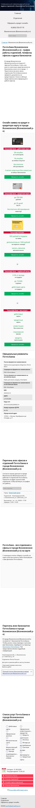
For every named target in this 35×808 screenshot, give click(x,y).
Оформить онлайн (17, 177)
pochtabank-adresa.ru (13, 806)
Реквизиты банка (11, 776)
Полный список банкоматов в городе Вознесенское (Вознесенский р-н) (16, 672)
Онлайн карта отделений (14, 782)
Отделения (17, 18)
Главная (17, 13)
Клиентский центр (14, 493)
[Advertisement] (17, 101)
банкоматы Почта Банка (11, 647)
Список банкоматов (12, 785)
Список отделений (11, 779)
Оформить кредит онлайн (17, 23)
